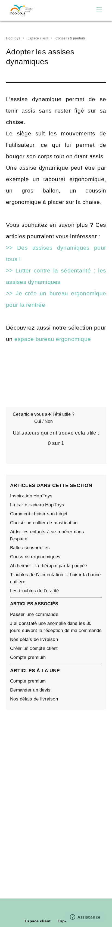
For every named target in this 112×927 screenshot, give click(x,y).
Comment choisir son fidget (39, 513)
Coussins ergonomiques (35, 556)
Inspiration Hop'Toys (31, 495)
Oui (37, 421)
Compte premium (28, 657)
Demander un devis (30, 690)
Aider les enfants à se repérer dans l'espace (47, 535)
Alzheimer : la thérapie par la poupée (48, 565)
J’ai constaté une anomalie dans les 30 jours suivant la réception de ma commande (55, 627)
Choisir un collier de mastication (43, 522)
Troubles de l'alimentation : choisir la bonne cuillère (55, 578)
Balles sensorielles (30, 547)
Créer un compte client (34, 648)
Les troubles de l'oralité (34, 590)
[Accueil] (22, 10)
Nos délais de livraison (34, 639)
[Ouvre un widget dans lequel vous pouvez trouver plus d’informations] (85, 917)
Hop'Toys (13, 38)
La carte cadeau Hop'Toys (37, 504)
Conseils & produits (70, 38)
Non (49, 421)
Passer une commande (34, 614)
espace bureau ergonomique (53, 339)
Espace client (37, 38)
